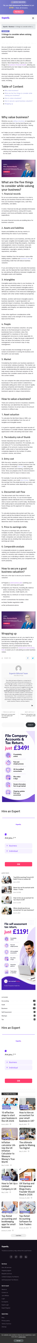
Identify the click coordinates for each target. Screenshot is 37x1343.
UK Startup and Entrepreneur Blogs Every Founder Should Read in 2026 (27, 1189)
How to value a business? (13, 98)
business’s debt (26, 258)
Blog (3, 1317)
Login (3, 1298)
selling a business (19, 121)
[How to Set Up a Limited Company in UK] (10, 1175)
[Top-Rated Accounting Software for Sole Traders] (27, 1207)
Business (5, 31)
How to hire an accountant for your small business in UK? (26, 1117)
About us (4, 1289)
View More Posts (18, 675)
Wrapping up (9, 104)
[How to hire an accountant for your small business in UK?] (27, 1104)
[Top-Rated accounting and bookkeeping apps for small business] (10, 1207)
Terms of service (6, 1323)
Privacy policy (6, 1320)
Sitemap (4, 1327)
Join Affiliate (5, 1295)
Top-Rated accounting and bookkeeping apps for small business (9, 1221)
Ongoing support (6, 1270)
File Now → (18, 12)
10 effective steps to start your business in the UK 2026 (9, 1117)
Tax (3, 1019)
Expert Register (6, 1308)
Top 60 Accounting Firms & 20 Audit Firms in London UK (23, 878)
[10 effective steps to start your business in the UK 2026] (10, 1104)
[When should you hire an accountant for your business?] (7, 910)
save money (24, 480)
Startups (4, 1016)
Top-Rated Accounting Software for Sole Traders (25, 1220)
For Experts (5, 1302)
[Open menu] (33, 18)
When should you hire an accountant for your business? (23, 909)
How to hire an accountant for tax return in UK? (23, 899)
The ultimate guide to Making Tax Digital (27, 1145)
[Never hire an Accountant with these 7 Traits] (7, 890)
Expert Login (5, 1305)
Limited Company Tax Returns (10, 1276)
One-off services (6, 1267)
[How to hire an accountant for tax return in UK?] (7, 900)
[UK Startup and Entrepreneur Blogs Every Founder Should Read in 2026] (27, 1175)
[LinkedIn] (32, 705)
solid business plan (16, 583)
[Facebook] (28, 658)
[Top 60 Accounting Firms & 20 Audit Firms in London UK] (7, 879)
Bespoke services (7, 1273)
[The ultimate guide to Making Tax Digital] (27, 1134)
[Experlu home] (6, 18)
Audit (3, 1004)
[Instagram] (21, 1257)
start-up (20, 466)
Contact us (5, 1292)
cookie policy (22, 1337)
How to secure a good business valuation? (19, 101)
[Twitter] (33, 658)
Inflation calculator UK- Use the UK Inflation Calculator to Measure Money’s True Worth (9, 1152)
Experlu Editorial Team (18, 673)
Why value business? (11, 90)
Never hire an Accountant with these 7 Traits (23, 888)
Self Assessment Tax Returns (10, 1280)
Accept (18, 1340)
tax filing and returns (22, 590)
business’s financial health (17, 65)
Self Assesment (7, 1012)
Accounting (5, 1001)
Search (30, 725)
